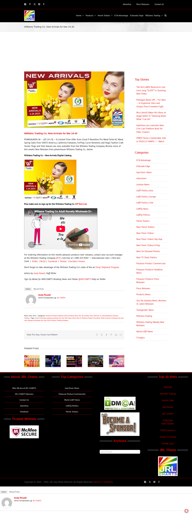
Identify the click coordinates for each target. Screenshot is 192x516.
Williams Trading (144, 316)
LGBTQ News (142, 208)
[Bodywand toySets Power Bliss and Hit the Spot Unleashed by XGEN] (116, 356)
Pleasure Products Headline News (57, 316)
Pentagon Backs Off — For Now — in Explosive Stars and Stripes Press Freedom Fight (151, 103)
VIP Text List (81, 204)
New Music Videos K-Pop (148, 245)
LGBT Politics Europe (146, 196)
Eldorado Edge (143, 166)
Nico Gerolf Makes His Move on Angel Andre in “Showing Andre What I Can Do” (151, 116)
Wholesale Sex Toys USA (42, 320)
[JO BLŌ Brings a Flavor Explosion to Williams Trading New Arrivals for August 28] (32, 356)
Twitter (63, 261)
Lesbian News (142, 184)
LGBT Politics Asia (144, 190)
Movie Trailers (143, 221)
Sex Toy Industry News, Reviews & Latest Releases (95, 316)
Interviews (141, 178)
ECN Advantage (143, 160)
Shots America (105, 318)
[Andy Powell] (31, 296)
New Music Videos (145, 233)
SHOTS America (167, 430)
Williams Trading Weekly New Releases (150, 324)
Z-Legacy (140, 337)
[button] (166, 15)
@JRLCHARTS (84, 279)
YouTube (73, 261)
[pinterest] (30, 4)
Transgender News (145, 310)
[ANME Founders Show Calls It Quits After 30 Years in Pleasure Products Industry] (74, 356)
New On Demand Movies (148, 251)
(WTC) (58, 257)
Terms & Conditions (103, 481)
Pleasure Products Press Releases (147, 281)
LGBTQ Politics (143, 214)
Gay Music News (144, 172)
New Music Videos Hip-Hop (149, 239)
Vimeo (82, 261)
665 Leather (167, 413)
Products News (73, 316)
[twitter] (35, 4)
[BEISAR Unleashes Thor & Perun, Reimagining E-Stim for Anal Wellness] (53, 356)
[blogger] (25, 4)
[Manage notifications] (186, 511)
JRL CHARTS (61, 298)
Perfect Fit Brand (168, 437)
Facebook (52, 261)
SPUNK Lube (168, 443)
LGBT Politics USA (144, 202)
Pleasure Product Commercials (150, 263)
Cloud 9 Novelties (40, 318)
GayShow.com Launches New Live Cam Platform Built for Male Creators (150, 128)
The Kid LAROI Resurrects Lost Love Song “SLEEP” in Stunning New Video (151, 90)
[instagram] (39, 4)
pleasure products (53, 318)
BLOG (43, 261)
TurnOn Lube (168, 400)
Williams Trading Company (59, 320)
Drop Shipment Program (107, 267)
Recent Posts (39, 289)
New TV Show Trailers (146, 257)
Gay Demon (167, 407)
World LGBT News (144, 331)
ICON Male (168, 420)
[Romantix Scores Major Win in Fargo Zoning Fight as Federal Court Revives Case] (95, 356)
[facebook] (44, 4)
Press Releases (143, 288)
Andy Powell (39, 273)
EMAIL (35, 261)
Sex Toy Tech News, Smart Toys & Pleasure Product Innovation (79, 318)
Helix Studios (167, 423)
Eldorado (168, 387)
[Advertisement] (96, 51)
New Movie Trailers (145, 227)
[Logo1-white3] (29, 11)
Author (27, 289)
